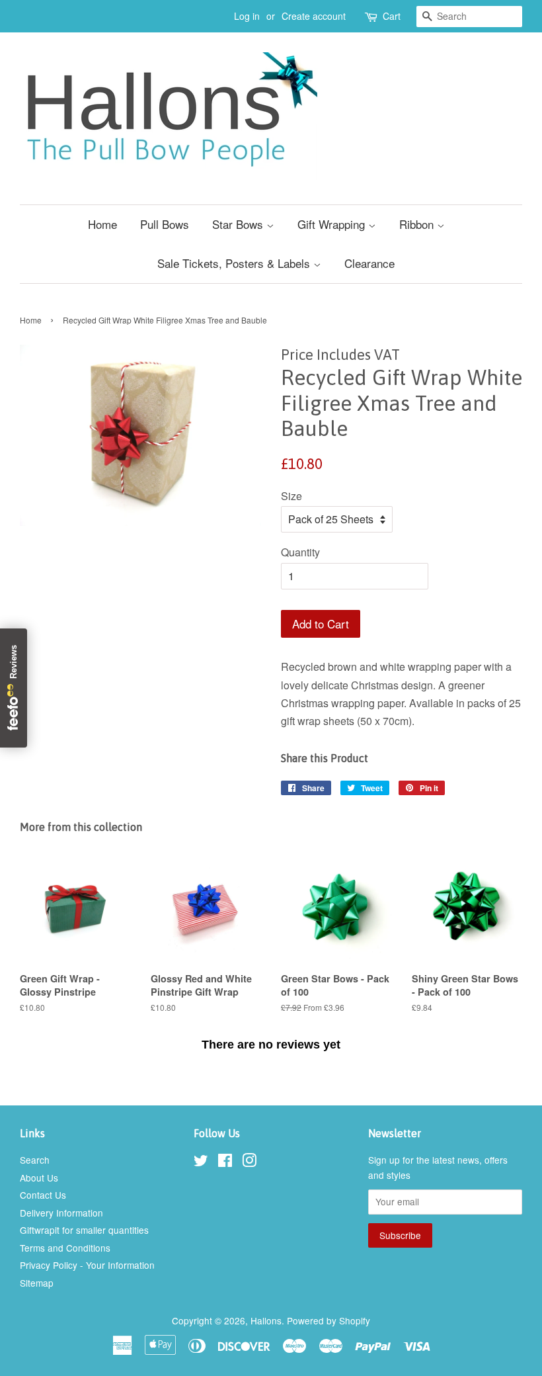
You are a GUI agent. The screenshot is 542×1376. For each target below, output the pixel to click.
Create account (314, 15)
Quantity (300, 552)
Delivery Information (61, 1212)
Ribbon (418, 224)
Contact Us (43, 1194)
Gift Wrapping (332, 224)
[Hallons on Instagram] (249, 1162)
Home (102, 224)
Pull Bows (164, 224)
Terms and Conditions (65, 1247)
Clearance (369, 263)
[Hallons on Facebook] (225, 1162)
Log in (247, 15)
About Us (39, 1177)
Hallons (266, 1320)
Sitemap (37, 1282)
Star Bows (239, 224)
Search (35, 1159)
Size (291, 495)
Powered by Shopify (328, 1320)
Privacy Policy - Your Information (87, 1264)
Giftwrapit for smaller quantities (84, 1229)
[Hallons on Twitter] (201, 1162)
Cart (392, 15)
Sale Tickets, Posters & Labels (235, 263)
